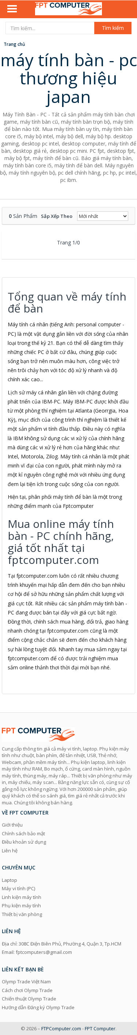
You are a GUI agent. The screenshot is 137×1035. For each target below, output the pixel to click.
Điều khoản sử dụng (24, 842)
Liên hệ (10, 850)
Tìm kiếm (113, 27)
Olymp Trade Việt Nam (26, 981)
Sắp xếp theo (56, 216)
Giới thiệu (12, 824)
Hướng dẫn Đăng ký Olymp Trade (38, 1007)
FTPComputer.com (61, 1028)
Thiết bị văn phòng (22, 914)
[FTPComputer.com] (68, 9)
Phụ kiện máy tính (21, 905)
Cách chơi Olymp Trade (27, 990)
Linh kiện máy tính (21, 897)
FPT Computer (100, 1028)
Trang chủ (14, 44)
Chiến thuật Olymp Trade (29, 998)
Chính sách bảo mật (23, 833)
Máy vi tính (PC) (18, 888)
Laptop (9, 880)
